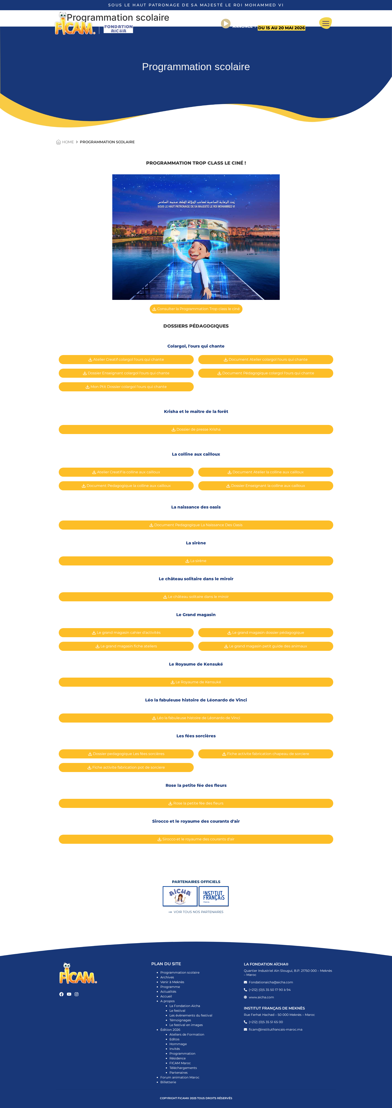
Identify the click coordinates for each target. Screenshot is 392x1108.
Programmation (182, 1053)
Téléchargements (183, 1068)
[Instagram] (76, 994)
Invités (174, 1049)
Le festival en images (186, 1025)
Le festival (177, 1011)
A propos (167, 1001)
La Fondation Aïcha (184, 1006)
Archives (167, 977)
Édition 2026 (170, 1030)
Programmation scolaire (179, 972)
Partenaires (178, 1073)
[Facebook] (61, 994)
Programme (170, 987)
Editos (174, 1039)
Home (68, 142)
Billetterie (168, 1082)
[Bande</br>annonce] (226, 24)
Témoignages (180, 1020)
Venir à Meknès (172, 982)
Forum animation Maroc (179, 1077)
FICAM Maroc (180, 1063)
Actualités (168, 992)
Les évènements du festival (190, 1015)
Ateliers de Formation (186, 1034)
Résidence (177, 1058)
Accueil (166, 996)
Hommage (178, 1044)
